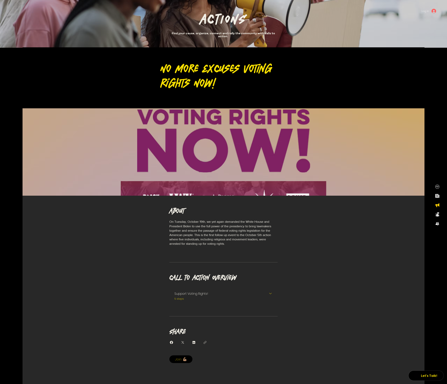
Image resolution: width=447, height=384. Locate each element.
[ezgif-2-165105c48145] (437, 214)
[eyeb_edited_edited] (437, 187)
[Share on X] (183, 342)
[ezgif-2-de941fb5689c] (437, 224)
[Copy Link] (205, 342)
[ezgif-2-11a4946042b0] (437, 196)
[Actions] (437, 205)
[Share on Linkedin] (194, 342)
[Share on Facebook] (171, 342)
